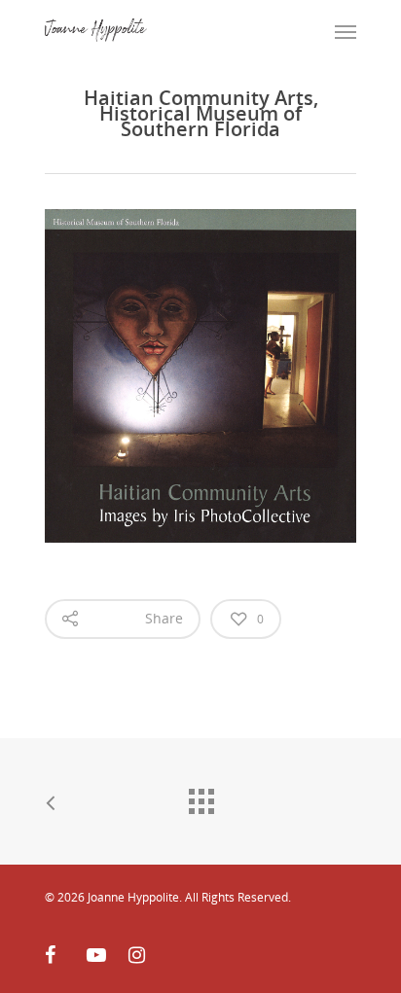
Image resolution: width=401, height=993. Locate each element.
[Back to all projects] (200, 796)
